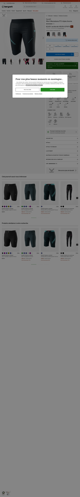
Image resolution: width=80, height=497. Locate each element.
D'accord (52, 89)
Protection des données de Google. (34, 85)
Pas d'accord (27, 89)
